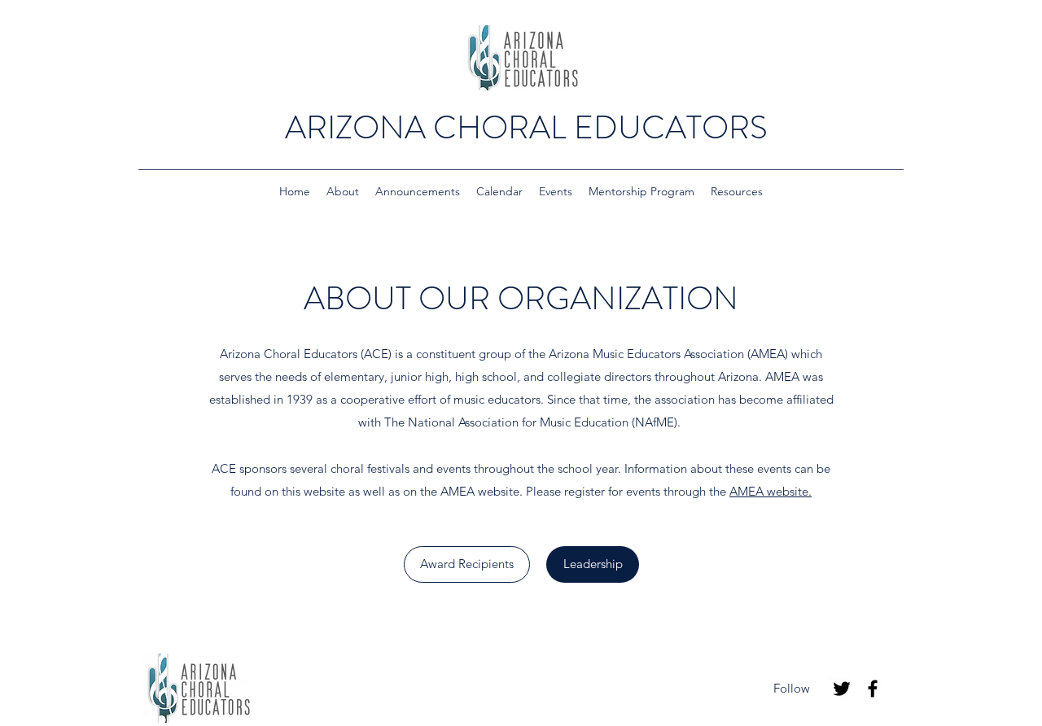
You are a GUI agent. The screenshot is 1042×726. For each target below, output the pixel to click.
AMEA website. (770, 491)
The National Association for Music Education (506, 422)
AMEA (459, 491)
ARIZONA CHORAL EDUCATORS (526, 127)
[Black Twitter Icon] (841, 688)
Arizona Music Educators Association (646, 353)
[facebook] (872, 688)
